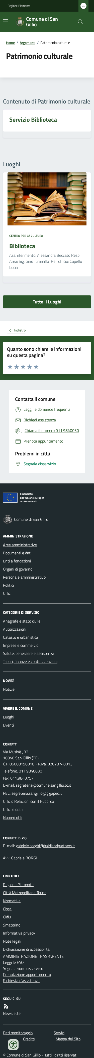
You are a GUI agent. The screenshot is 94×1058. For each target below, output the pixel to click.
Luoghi (8, 717)
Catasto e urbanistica (20, 637)
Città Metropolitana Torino (24, 893)
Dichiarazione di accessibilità (26, 949)
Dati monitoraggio (18, 1033)
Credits (29, 1039)
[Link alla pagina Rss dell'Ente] (6, 1006)
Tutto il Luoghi (47, 301)
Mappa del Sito (68, 1039)
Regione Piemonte (19, 6)
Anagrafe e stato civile (21, 621)
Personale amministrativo (24, 577)
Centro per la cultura (26, 236)
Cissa (7, 909)
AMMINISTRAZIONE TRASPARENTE (33, 956)
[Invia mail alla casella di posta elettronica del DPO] (45, 846)
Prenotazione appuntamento (27, 974)
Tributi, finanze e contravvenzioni (30, 661)
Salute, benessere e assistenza (28, 653)
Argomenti (27, 42)
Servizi (59, 1033)
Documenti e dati (17, 553)
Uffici (7, 593)
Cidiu (7, 917)
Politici (8, 585)
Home (10, 42)
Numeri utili (12, 817)
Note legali (12, 941)
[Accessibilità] (13, 1045)
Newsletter (12, 1013)
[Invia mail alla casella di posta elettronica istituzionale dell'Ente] (43, 785)
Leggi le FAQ (13, 962)
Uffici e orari (13, 809)
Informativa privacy (19, 933)
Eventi (8, 725)
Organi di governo (17, 569)
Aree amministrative (20, 545)
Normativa (12, 901)
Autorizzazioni (14, 629)
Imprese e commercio (20, 645)
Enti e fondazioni (17, 561)
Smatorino (11, 925)
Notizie (9, 689)
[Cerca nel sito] (78, 22)
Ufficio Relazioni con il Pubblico (28, 801)
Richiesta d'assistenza (21, 980)
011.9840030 (30, 771)
